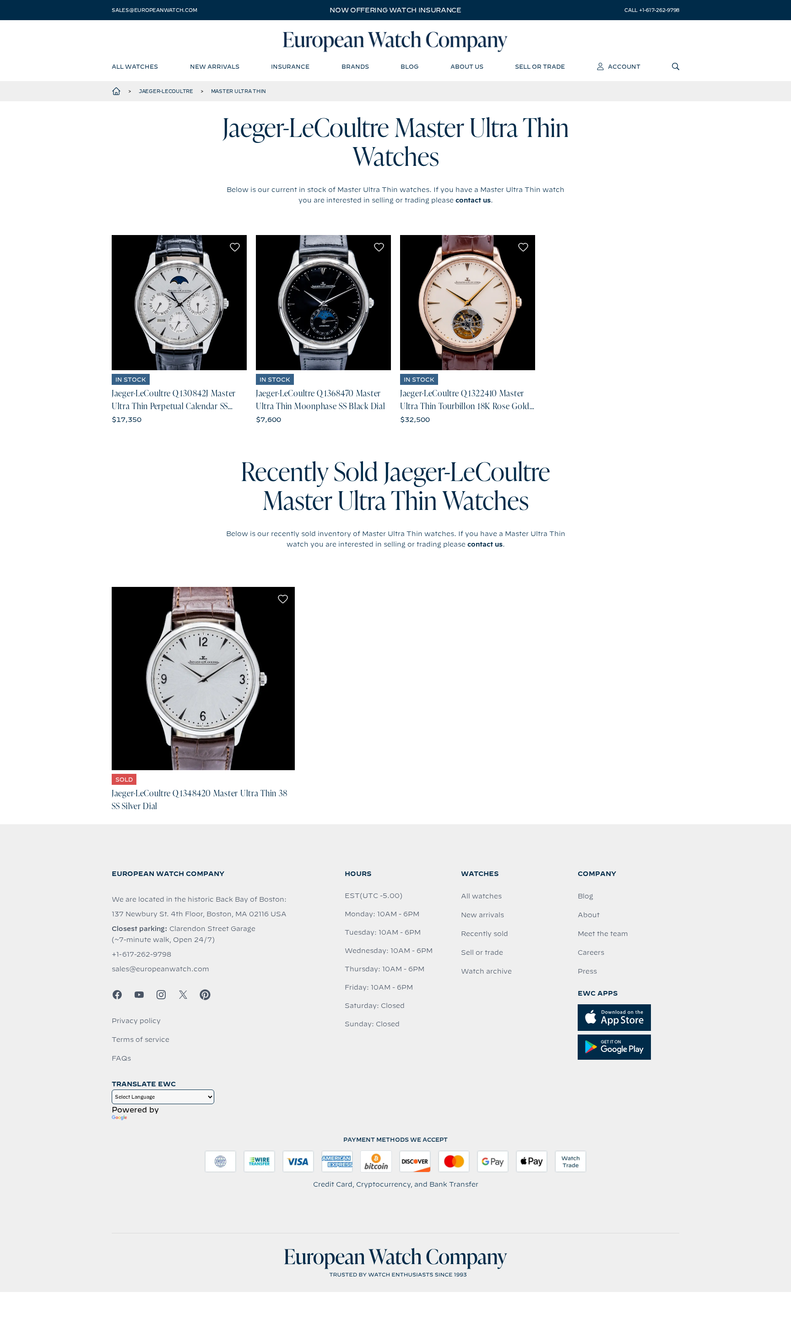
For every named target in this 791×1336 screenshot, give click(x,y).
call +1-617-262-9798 (651, 10)
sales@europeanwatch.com (154, 10)
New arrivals (482, 915)
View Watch (179, 303)
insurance (290, 66)
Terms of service (140, 1039)
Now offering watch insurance (395, 10)
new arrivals (214, 66)
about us (466, 66)
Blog (585, 896)
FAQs (121, 1058)
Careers (591, 952)
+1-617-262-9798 (141, 954)
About (589, 915)
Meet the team (603, 933)
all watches (135, 66)
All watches (481, 896)
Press (587, 971)
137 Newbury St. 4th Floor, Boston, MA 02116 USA (199, 914)
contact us (473, 200)
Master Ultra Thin (238, 91)
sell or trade (540, 66)
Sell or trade (482, 952)
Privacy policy (136, 1020)
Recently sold (484, 933)
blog (409, 66)
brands (355, 66)
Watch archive (486, 971)
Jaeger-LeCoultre (166, 91)
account (624, 66)
